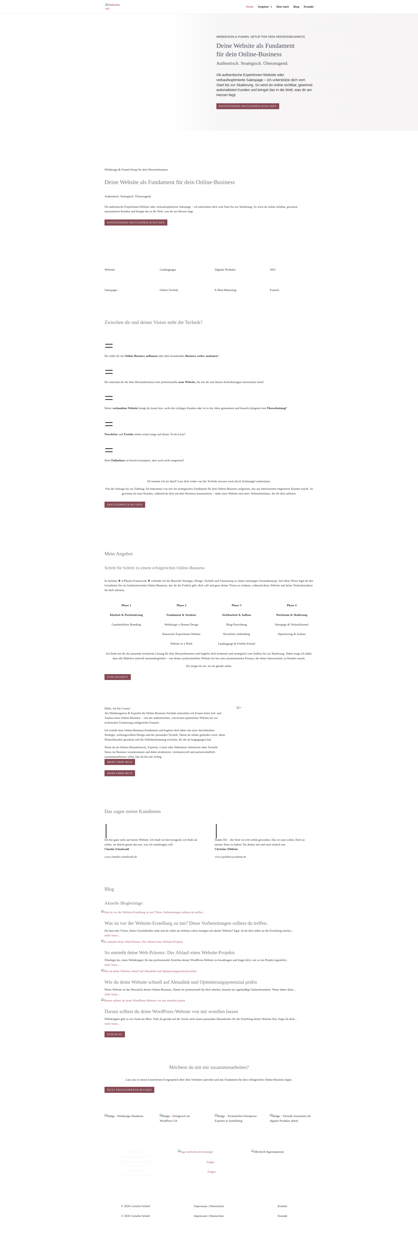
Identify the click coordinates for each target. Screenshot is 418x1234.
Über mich (282, 7)
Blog (296, 7)
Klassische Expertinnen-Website (135, 1156)
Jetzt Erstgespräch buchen (129, 1089)
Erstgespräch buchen (125, 504)
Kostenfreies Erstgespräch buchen (248, 106)
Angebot (263, 7)
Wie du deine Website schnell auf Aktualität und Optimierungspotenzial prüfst (180, 982)
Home (249, 7)
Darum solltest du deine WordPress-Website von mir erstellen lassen (171, 1011)
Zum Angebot (117, 677)
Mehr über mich (119, 762)
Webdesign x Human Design (136, 1161)
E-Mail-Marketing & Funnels (135, 1175)
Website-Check (136, 1170)
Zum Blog (114, 1034)
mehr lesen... (112, 935)
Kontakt (309, 7)
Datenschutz (216, 1206)
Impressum (200, 1206)
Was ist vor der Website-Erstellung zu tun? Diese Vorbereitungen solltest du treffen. (186, 923)
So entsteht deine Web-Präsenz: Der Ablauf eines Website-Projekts (169, 952)
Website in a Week (135, 1165)
